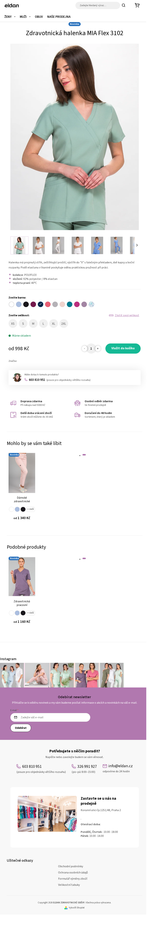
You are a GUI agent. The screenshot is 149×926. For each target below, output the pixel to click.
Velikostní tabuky (69, 885)
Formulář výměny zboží (72, 879)
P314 (23, 509)
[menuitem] (10, 17)
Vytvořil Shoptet (76, 907)
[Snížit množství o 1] (85, 348)
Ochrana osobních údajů (73, 873)
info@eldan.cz (118, 768)
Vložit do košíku (123, 348)
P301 (11, 509)
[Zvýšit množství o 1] (98, 348)
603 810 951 (59, 380)
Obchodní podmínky (70, 866)
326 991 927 (84, 769)
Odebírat (21, 728)
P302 (17, 509)
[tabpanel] (22, 489)
